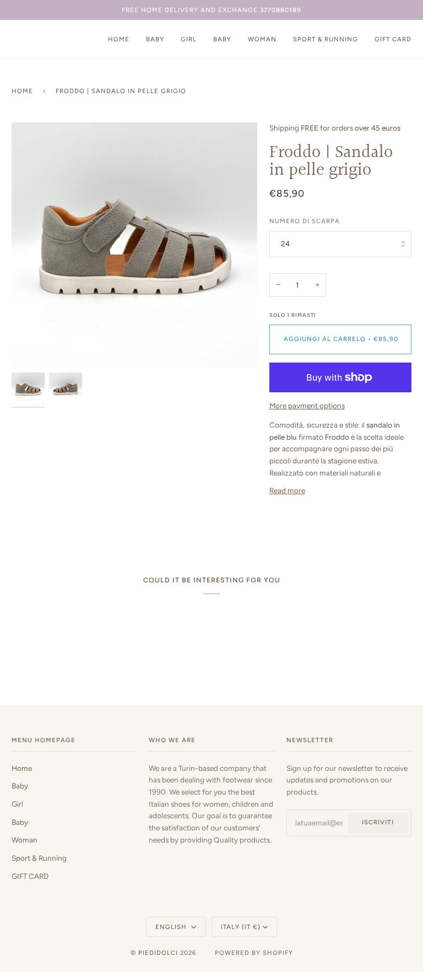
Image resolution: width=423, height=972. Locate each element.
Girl (17, 804)
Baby (20, 785)
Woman (24, 839)
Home (22, 91)
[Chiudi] (215, 862)
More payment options (307, 405)
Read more (287, 490)
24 (285, 243)
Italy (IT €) (241, 927)
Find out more (72, 932)
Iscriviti (378, 822)
